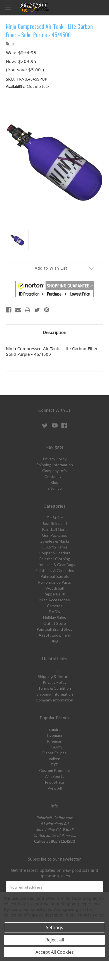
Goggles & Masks (54, 541)
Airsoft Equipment (55, 635)
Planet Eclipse (54, 752)
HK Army (54, 747)
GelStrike (54, 517)
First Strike (54, 782)
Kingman (54, 741)
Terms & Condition (54, 688)
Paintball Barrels (55, 576)
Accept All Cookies (54, 952)
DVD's (54, 611)
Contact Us (54, 476)
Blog (54, 482)
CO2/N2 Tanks (55, 547)
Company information (54, 700)
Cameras (54, 605)
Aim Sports (54, 776)
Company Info (54, 470)
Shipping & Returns (55, 676)
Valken (54, 758)
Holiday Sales (54, 617)
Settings (54, 927)
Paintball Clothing (54, 558)
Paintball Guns (54, 529)
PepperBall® (54, 594)
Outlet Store (54, 623)
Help (55, 670)
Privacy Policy (55, 458)
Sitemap (55, 488)
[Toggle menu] (7, 7)
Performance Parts (54, 582)
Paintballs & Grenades (54, 570)
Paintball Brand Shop (55, 629)
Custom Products (54, 770)
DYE (54, 764)
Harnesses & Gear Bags (54, 564)
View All (55, 788)
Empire (55, 729)
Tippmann (54, 735)
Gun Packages (54, 535)
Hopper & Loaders (54, 552)
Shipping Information (54, 464)
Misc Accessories (54, 599)
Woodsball (54, 588)
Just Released (54, 523)
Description (55, 332)
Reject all (54, 940)
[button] (54, 289)
